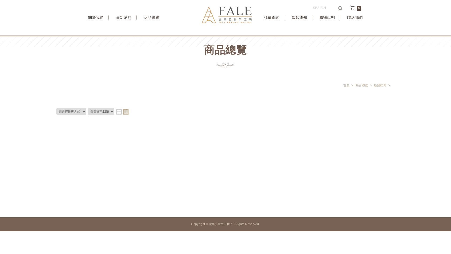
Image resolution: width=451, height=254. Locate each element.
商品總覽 (151, 18)
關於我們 (96, 18)
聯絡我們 (355, 18)
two (119, 112)
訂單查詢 (272, 18)
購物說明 (327, 18)
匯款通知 (299, 18)
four (125, 112)
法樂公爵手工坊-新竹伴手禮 (227, 15)
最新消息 (124, 18)
